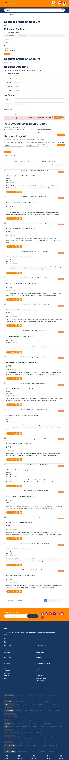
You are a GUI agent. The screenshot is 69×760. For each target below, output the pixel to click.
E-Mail (10, 86)
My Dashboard (8, 657)
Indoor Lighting (28, 738)
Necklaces (22, 723)
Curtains (17, 695)
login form (38, 70)
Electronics (8, 730)
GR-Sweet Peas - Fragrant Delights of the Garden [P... (21, 362)
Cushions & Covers (53, 745)
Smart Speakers (14, 732)
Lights (49, 730)
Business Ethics (40, 652)
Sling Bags (42, 726)
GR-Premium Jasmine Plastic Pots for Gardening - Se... (21, 309)
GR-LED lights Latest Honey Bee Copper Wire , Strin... (21, 228)
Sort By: (44, 161)
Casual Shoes (19, 704)
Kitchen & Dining (42, 736)
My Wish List (7, 655)
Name (10, 78)
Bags (6, 726)
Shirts (15, 701)
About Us (38, 650)
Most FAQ (6, 675)
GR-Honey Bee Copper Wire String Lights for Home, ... (21, 470)
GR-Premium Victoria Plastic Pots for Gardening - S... (20, 575)
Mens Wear (8, 701)
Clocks (37, 742)
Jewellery (8, 723)
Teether (18, 720)
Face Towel (51, 695)
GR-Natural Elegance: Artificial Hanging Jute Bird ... (20, 257)
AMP (37, 670)
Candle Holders (29, 742)
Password (6, 45)
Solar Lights (51, 751)
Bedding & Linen (31, 745)
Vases (43, 742)
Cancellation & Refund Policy (43, 660)
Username (7, 39)
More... (6, 634)
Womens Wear (9, 710)
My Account (7, 650)
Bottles (12, 720)
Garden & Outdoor (10, 751)
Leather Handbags (15, 726)
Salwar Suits (18, 710)
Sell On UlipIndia (40, 680)
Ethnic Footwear (8, 716)
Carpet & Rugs (42, 745)
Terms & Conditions (41, 655)
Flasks (34, 736)
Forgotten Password (9, 50)
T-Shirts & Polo (31, 701)
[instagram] (46, 613)
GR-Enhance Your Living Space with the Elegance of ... (21, 202)
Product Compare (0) (9, 155)
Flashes (39, 732)
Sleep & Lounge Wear (46, 710)
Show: (51, 164)
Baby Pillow (38, 720)
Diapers (31, 720)
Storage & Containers (55, 736)
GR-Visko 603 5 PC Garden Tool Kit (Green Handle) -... (21, 549)
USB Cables (24, 732)
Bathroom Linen (21, 745)
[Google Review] (42, 617)
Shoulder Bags (51, 726)
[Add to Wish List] (17, 192)
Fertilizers (43, 751)
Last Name (9, 82)
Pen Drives (32, 732)
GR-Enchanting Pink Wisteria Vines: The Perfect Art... (20, 176)
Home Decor (18, 738)
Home (5, 14)
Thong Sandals (8, 707)
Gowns (26, 710)
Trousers (39, 701)
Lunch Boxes (27, 736)
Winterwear (47, 701)
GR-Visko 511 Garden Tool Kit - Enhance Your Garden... (21, 283)
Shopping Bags (26, 726)
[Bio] (62, 613)
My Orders (7, 652)
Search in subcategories (46, 145)
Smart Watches (57, 730)
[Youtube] (50, 613)
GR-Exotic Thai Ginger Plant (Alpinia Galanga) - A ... (20, 443)
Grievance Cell (8, 670)
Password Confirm (9, 104)
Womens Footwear (10, 714)
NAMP (37, 673)
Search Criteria (8, 62)
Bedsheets (31, 695)
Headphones (29, 730)
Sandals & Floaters (43, 704)
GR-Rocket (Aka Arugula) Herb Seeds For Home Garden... (22, 415)
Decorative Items (40, 695)
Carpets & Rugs (8, 697)
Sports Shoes (53, 704)
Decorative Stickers (52, 742)
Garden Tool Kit (21, 751)
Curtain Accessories (9, 748)
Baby (6, 720)
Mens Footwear (9, 704)
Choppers (18, 736)
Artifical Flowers (18, 742)
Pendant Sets (47, 723)
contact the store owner (50, 132)
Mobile (10, 90)
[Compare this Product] (21, 192)
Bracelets (29, 723)
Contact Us (7, 668)
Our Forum (7, 673)
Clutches (35, 726)
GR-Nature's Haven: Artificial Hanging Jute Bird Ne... (20, 522)
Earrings (15, 723)
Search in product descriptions (14, 147)
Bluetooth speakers (40, 730)
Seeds (29, 751)
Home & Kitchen (9, 736)
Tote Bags (60, 726)
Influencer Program (41, 678)
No (22, 114)
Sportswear (22, 701)
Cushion (24, 695)
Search (12, 14)
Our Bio (6, 678)
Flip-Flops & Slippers (30, 704)
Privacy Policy (39, 657)
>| (61, 600)
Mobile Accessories (19, 730)
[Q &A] (54, 613)
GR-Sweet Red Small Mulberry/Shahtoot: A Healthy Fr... (21, 388)
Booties (24, 720)
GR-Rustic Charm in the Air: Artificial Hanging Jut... (20, 496)
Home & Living (9, 695)
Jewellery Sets (38, 723)
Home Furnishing (8, 738)
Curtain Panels (18, 697)
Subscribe (9, 114)
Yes (17, 114)
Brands (6, 660)
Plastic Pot (36, 751)
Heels (16, 716)
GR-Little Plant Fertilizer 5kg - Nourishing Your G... (19, 336)
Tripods (6, 732)
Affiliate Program (40, 675)
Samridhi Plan (39, 668)
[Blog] (58, 613)
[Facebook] (42, 613)
